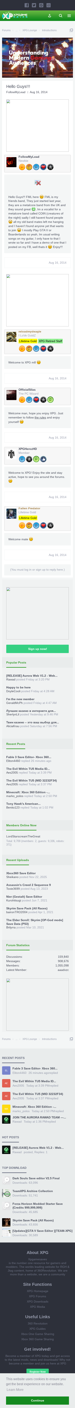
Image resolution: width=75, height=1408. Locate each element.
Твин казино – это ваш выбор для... (32, 722)
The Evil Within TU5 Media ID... (28, 768)
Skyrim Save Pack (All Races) (27, 908)
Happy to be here (18, 687)
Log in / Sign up (49, 15)
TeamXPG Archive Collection (32, 1191)
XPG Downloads (37, 1301)
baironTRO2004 (17, 912)
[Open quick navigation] (71, 30)
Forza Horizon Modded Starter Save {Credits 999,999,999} (37, 1205)
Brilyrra (11, 927)
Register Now (38, 1371)
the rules (40, 417)
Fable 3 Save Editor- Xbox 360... (28, 757)
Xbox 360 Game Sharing (37, 1339)
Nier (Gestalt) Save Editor (24, 896)
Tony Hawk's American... (23, 803)
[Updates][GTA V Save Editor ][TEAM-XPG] (42, 1230)
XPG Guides (37, 1328)
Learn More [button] (15, 1389)
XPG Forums (37, 1296)
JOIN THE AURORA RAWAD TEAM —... (39, 1117)
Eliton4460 (13, 760)
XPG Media (37, 1306)
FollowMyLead (15, 92)
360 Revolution (38, 1323)
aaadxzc (63, 970)
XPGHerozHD (28, 449)
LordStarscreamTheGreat (23, 836)
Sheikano (12, 877)
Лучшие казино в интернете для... (31, 710)
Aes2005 (12, 772)
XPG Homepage (37, 1291)
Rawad (10, 679)
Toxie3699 (13, 888)
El (6, 1070)
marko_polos (14, 796)
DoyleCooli (13, 691)
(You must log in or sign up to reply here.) (37, 569)
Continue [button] (37, 1400)
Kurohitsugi (13, 900)
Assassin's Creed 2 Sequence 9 (28, 885)
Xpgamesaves (37, 1259)
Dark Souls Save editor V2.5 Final (36, 1178)
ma (6, 1109)
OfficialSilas (27, 389)
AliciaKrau (12, 726)
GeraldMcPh (14, 703)
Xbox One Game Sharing (37, 1334)
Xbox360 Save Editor (21, 873)
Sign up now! (37, 649)
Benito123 (13, 807)
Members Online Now (21, 825)
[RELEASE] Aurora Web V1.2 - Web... (32, 675)
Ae (6, 1083)
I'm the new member (20, 699)
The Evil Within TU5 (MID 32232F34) (31, 780)
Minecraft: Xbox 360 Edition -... (28, 792)
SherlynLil (12, 714)
